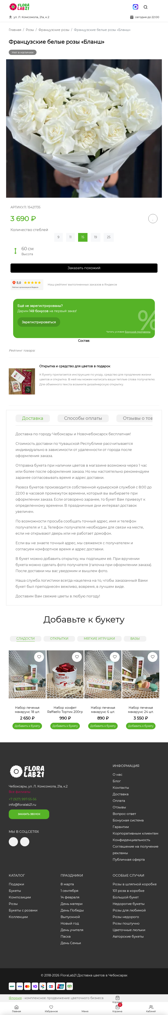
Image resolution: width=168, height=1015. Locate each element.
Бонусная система (128, 820)
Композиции (20, 897)
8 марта (67, 884)
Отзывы (119, 807)
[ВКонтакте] (126, 7)
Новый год (70, 923)
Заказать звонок (29, 814)
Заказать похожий (84, 268)
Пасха (66, 936)
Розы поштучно (126, 923)
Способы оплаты (83, 418)
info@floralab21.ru (22, 805)
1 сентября (69, 891)
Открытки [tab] (59, 639)
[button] (153, 683)
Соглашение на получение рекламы (135, 849)
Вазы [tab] (135, 639)
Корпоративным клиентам (135, 833)
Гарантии (121, 827)
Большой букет (126, 897)
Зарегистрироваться (39, 322)
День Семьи (71, 943)
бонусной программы (137, 331)
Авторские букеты (128, 936)
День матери (71, 904)
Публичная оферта (129, 859)
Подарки (16, 884)
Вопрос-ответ (124, 814)
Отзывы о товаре (142, 418)
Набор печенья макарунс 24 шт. (141, 710)
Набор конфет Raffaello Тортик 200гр (65, 710)
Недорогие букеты (129, 904)
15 (82, 237)
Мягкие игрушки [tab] (99, 639)
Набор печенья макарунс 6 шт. (103, 710)
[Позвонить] (155, 7)
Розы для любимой (129, 910)
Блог (117, 781)
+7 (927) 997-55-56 (23, 799)
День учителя (72, 930)
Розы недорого (126, 917)
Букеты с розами (23, 910)
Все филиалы (19, 792)
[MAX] (135, 7)
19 (95, 237)
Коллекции (18, 917)
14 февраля (70, 897)
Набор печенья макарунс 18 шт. (27, 710)
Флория (15, 998)
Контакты (121, 787)
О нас (117, 774)
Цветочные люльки (129, 930)
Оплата (119, 801)
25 (108, 237)
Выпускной (70, 917)
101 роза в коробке (128, 891)
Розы (13, 904)
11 (70, 237)
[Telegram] (117, 7)
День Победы (72, 910)
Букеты (15, 891)
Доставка (32, 418)
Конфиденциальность (131, 840)
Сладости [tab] (25, 639)
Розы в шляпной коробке (135, 884)
